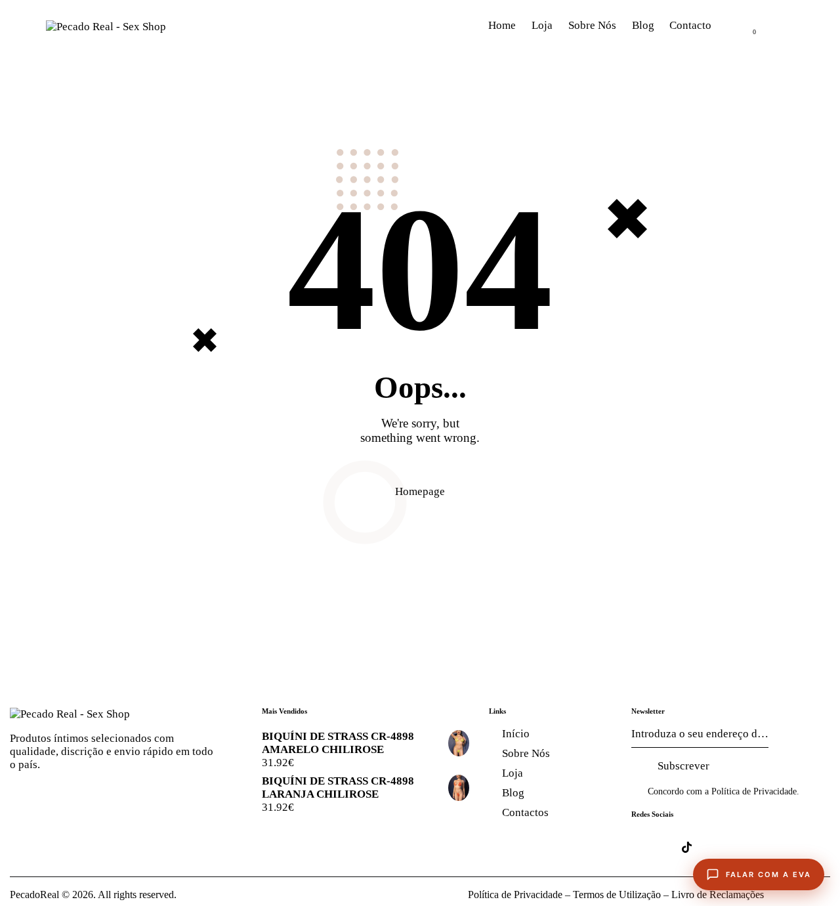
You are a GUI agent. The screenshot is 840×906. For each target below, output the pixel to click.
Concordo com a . (723, 791)
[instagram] (725, 847)
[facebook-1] (648, 847)
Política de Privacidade (754, 791)
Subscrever (683, 766)
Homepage (420, 491)
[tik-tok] (687, 847)
